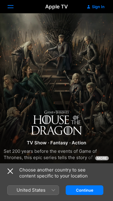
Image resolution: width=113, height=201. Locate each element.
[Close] (10, 171)
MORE (102, 158)
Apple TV (56, 7)
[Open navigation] (14, 6)
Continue (84, 190)
